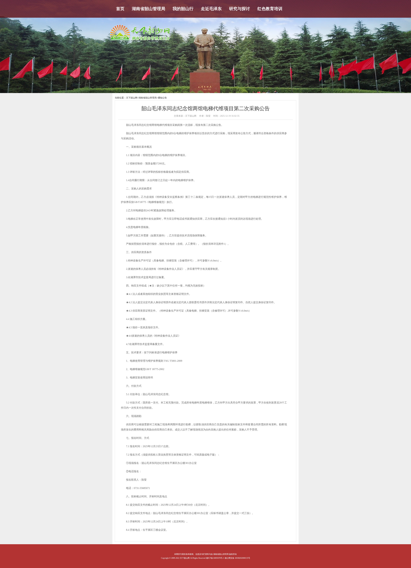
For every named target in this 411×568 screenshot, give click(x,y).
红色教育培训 (269, 8)
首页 (120, 8)
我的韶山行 (183, 8)
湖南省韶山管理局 (148, 8)
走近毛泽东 (211, 8)
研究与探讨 (239, 8)
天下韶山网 (131, 98)
